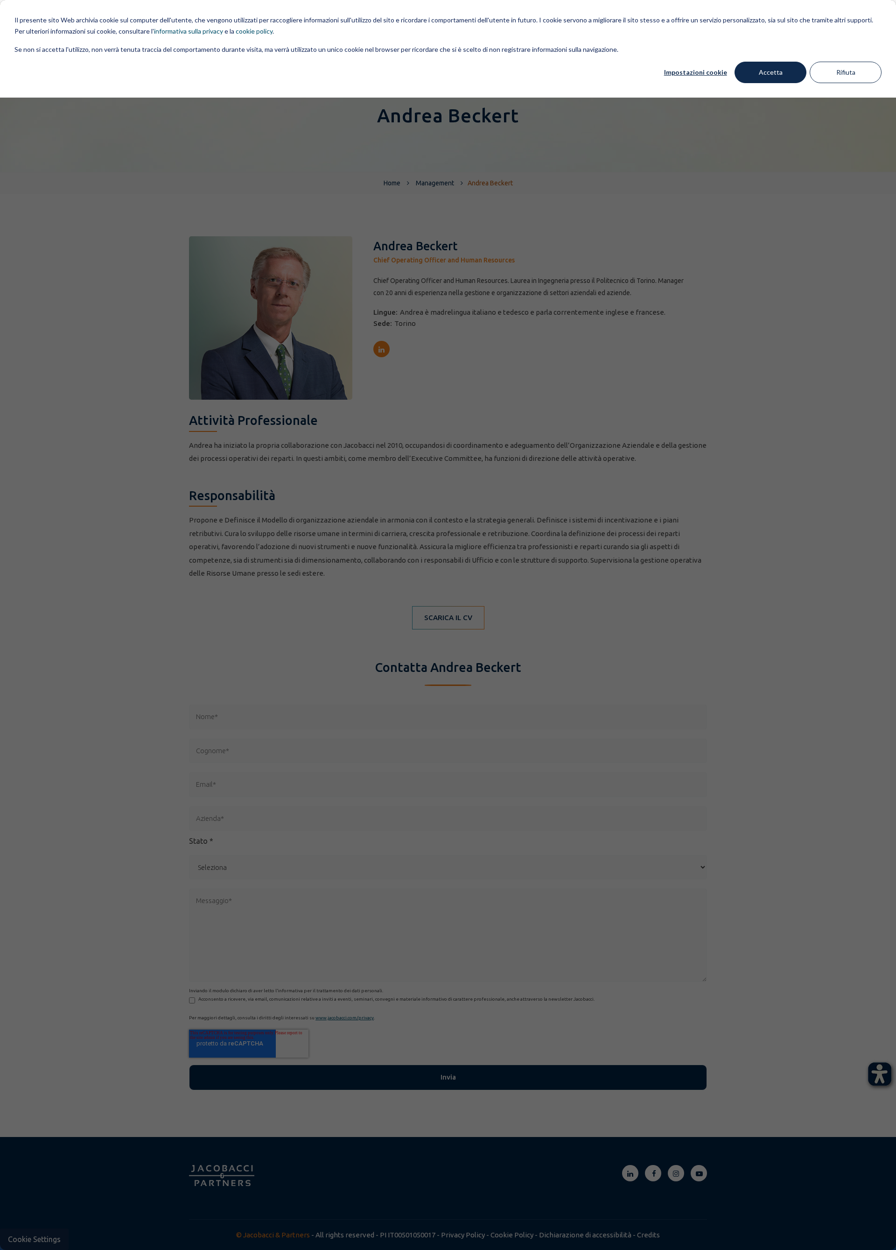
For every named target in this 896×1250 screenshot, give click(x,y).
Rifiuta (845, 72)
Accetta (771, 72)
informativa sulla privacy (188, 31)
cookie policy (254, 31)
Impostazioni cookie (695, 72)
